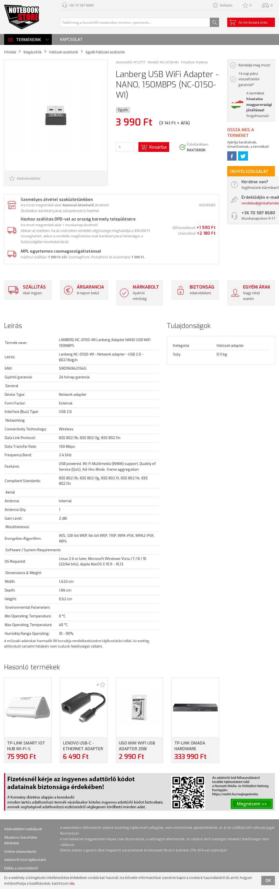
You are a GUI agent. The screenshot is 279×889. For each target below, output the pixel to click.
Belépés (226, 5)
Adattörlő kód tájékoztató (25, 859)
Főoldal (10, 52)
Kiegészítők (32, 52)
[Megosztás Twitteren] (243, 156)
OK (268, 880)
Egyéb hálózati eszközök (105, 52)
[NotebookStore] (21, 17)
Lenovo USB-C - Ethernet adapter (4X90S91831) (83, 748)
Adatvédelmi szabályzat (23, 828)
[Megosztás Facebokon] (231, 156)
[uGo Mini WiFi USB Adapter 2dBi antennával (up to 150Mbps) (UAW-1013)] (139, 707)
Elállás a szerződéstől (21, 868)
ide (71, 883)
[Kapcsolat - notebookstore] (11, 204)
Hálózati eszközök (63, 52)
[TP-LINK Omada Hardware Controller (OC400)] (195, 707)
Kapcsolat (71, 39)
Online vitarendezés (20, 851)
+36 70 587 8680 (81, 5)
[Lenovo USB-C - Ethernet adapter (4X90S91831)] (83, 707)
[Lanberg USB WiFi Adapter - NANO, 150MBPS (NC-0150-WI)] (56, 114)
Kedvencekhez (28, 178)
